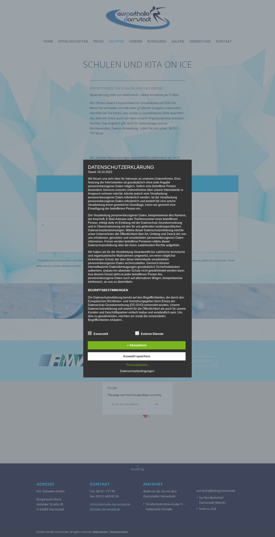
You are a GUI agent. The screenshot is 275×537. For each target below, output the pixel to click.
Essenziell (101, 333)
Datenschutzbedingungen (137, 371)
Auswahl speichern (136, 356)
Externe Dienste (152, 333)
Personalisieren (137, 364)
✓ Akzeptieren (137, 345)
